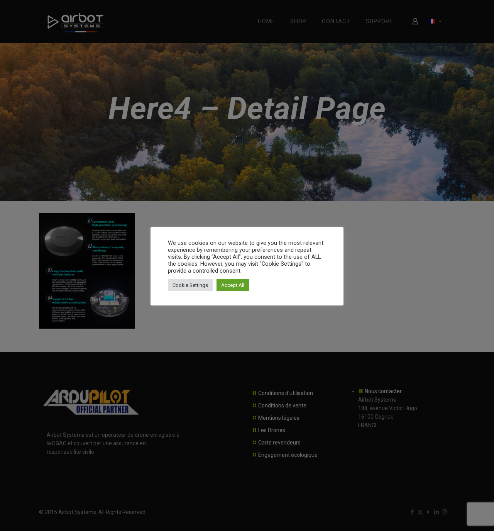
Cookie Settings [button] (190, 285)
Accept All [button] (232, 285)
